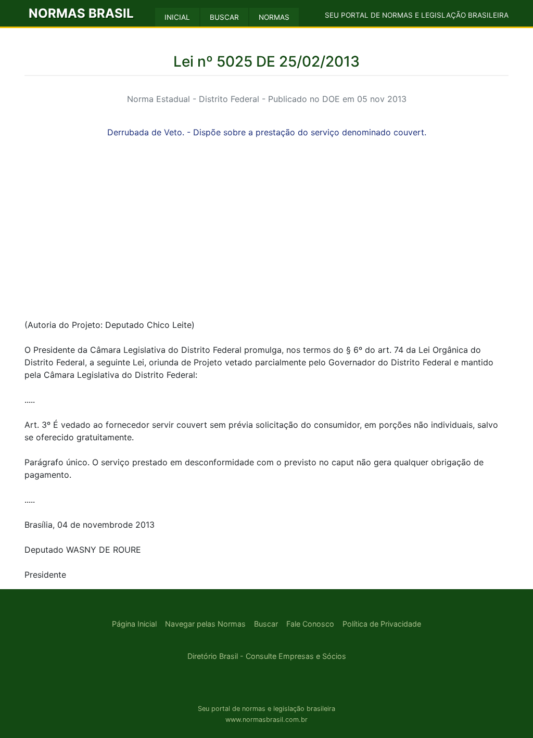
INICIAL (177, 17)
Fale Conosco (310, 623)
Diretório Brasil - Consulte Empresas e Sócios (266, 656)
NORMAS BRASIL (81, 13)
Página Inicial (134, 623)
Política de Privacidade (381, 623)
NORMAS (274, 17)
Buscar (266, 623)
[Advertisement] (266, 237)
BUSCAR (224, 17)
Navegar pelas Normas (205, 623)
